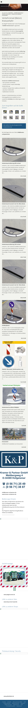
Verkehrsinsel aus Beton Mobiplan (10, 407)
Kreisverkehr (5, 441)
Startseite (10, 12)
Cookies (4, 702)
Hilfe (25, 702)
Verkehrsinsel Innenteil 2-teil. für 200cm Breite (13, 204)
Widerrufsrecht (15, 703)
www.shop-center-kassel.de (10, 601)
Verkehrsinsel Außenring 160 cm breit (11, 244)
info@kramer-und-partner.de (9, 492)
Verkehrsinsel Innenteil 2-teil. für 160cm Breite (13, 285)
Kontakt (9, 702)
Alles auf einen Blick (17, 702)
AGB (22, 704)
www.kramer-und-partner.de (9, 494)
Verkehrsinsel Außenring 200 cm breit (11, 163)
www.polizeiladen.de (9, 696)
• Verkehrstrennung (18, 12)
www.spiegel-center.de (9, 594)
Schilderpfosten (6, 325)
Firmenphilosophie (10, 706)
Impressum (19, 706)
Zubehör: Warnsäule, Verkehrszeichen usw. (12, 369)
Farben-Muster (7, 703)
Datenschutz (16, 704)
